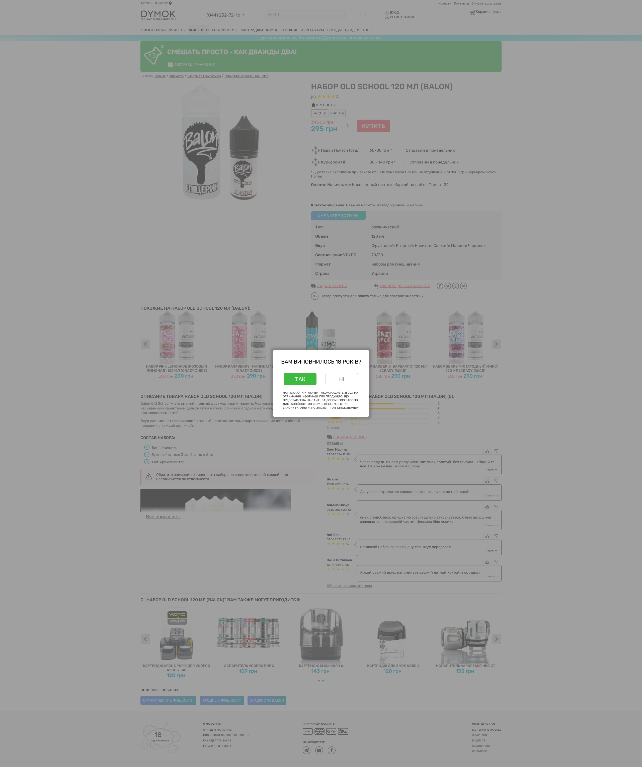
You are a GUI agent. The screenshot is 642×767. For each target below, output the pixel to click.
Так (300, 379)
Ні (341, 379)
